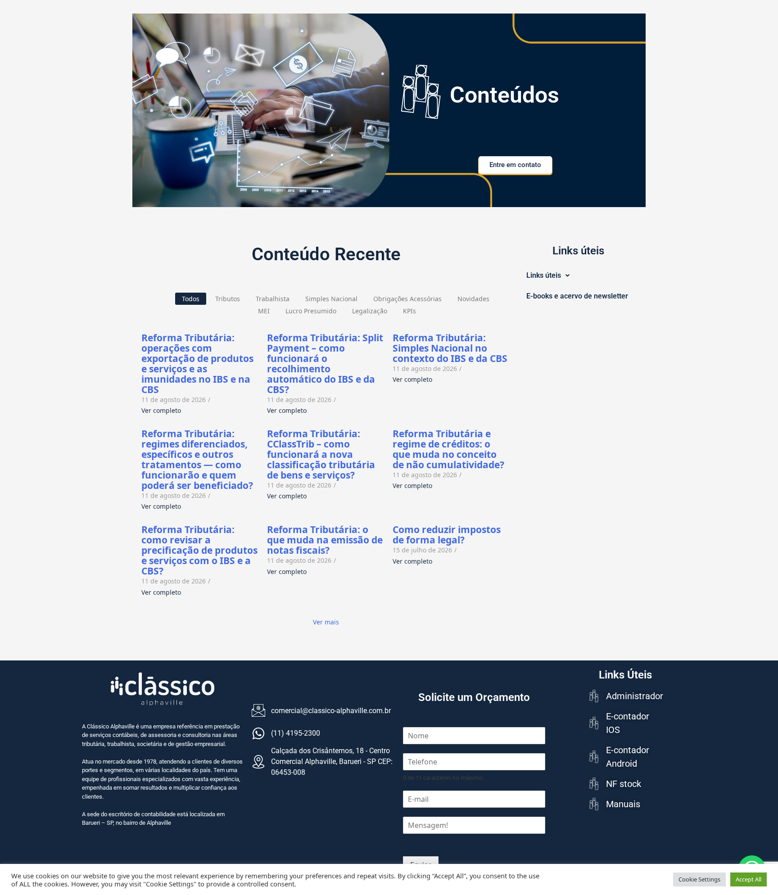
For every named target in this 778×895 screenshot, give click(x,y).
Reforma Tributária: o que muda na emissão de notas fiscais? (325, 540)
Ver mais (326, 622)
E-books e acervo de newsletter (577, 296)
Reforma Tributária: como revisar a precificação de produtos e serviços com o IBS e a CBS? (199, 550)
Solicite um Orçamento (474, 697)
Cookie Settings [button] (699, 879)
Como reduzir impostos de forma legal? (447, 534)
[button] (548, 275)
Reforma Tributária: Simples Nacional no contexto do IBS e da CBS (450, 348)
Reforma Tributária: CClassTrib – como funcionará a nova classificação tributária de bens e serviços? (321, 454)
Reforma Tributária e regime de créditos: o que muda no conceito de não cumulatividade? (448, 449)
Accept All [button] (748, 879)
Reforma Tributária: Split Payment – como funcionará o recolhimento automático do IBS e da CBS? (325, 364)
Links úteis (543, 275)
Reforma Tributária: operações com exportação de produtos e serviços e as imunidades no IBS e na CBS (197, 364)
